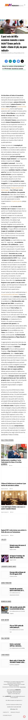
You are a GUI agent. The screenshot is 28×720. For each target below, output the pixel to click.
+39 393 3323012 (14, 697)
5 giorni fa (6, 535)
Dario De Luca (10, 52)
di (10, 576)
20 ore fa (6, 488)
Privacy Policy (15, 712)
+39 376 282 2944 (16, 693)
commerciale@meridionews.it (18, 696)
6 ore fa (6, 465)
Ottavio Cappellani (15, 664)
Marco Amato (14, 576)
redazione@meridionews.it (15, 691)
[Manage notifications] (24, 716)
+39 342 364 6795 (17, 692)
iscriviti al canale (17, 68)
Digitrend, (3, 465)
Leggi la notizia (13, 549)
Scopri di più (23, 687)
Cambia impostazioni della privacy (14, 704)
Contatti (6, 712)
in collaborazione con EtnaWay (18, 648)
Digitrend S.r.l (19, 700)
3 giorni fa (6, 512)
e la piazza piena (16, 201)
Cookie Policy (7, 715)
